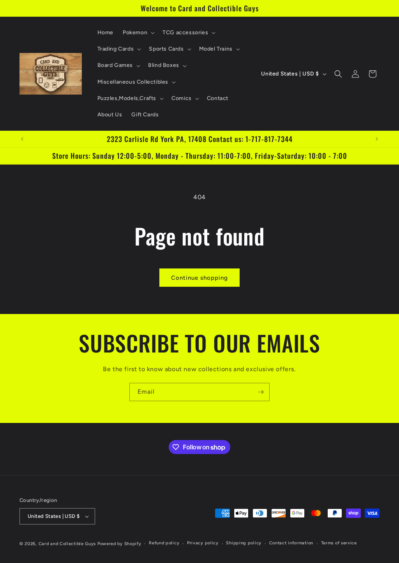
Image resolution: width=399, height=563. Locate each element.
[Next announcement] (376, 139)
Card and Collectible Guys (67, 543)
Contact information (291, 542)
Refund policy (164, 542)
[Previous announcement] (22, 139)
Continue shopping (199, 277)
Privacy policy (203, 542)
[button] (138, 33)
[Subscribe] (260, 392)
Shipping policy (243, 542)
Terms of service (339, 542)
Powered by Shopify (119, 543)
